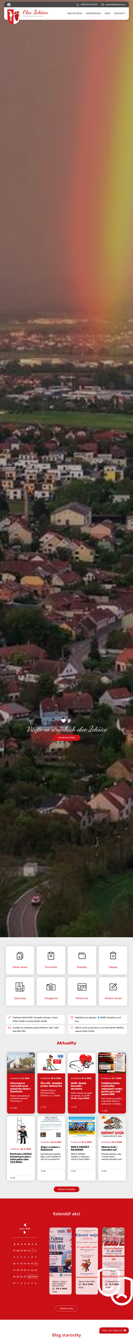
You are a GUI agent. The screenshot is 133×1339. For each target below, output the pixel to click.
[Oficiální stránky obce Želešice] (20, 13)
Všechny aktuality (66, 1189)
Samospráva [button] (93, 13)
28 (29, 1276)
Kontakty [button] (119, 13)
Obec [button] (108, 13)
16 (36, 1263)
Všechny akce (66, 1308)
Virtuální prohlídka (66, 737)
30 (36, 1276)
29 (32, 1276)
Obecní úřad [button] (74, 13)
